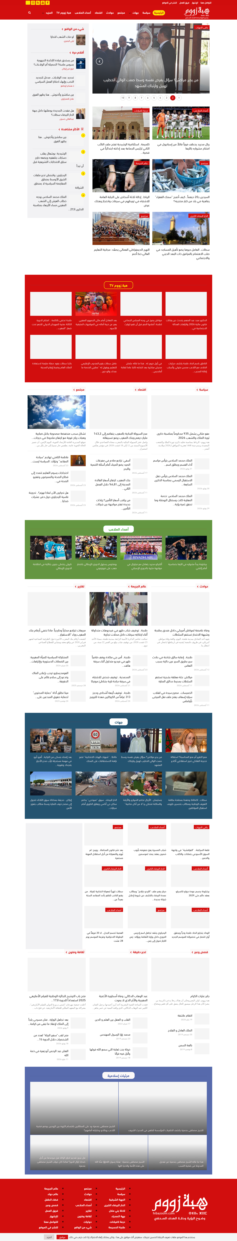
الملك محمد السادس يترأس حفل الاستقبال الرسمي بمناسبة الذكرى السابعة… (173, 480)
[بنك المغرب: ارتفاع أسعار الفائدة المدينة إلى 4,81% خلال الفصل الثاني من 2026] (140, 483)
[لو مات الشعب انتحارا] (81, 40)
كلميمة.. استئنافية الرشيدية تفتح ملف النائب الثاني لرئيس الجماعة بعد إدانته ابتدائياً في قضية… (124, 148)
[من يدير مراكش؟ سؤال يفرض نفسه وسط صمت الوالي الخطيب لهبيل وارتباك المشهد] (141, 740)
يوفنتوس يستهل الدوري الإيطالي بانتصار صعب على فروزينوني (97, 565)
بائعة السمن (185, 1045)
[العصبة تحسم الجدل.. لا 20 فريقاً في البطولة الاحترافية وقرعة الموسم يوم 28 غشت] (103, 917)
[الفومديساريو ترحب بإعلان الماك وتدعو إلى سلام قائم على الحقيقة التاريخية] (78, 676)
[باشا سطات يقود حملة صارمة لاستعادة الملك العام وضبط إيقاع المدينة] (51, 347)
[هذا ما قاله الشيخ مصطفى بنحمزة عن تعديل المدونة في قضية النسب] (177, 1152)
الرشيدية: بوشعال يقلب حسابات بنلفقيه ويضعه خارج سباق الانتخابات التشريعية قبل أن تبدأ (58, 159)
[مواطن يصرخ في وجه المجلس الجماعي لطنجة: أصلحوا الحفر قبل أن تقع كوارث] (141, 304)
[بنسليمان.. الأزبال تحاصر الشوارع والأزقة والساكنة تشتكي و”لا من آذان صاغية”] (141, 783)
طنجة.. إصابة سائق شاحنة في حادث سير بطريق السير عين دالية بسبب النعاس (172, 661)
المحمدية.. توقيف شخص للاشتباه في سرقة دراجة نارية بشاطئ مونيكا (110, 679)
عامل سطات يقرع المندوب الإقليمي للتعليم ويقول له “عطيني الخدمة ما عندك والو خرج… (99, 367)
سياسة (146, 12)
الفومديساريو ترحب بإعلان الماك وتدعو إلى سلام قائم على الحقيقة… (50, 677)
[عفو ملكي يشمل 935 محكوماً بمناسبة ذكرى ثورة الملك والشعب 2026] (180, 412)
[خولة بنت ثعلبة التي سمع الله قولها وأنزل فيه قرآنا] (140, 1052)
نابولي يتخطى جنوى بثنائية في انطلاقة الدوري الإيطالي (52, 565)
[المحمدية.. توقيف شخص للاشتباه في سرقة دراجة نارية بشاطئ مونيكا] (140, 680)
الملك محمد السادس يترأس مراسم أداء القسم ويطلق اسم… (172, 462)
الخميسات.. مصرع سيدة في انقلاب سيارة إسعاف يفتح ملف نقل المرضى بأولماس (172, 696)
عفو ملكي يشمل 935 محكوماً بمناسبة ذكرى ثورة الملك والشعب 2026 (183, 435)
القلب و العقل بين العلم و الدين (112, 1019)
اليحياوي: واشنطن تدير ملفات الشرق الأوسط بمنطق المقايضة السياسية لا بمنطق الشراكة (58, 181)
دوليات (88, 1221)
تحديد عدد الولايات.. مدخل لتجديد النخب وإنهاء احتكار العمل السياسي (54, 79)
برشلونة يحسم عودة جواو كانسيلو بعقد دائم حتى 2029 (192, 893)
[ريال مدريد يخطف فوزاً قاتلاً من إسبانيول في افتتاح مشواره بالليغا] (180, 123)
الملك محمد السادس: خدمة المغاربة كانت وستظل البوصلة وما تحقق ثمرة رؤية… (173, 500)
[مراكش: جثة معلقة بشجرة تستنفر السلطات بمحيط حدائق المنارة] (202, 680)
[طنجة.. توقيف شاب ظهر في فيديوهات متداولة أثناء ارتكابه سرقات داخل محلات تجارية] (119, 609)
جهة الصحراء (118, 1215)
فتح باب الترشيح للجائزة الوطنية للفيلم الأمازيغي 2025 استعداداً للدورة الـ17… (57, 998)
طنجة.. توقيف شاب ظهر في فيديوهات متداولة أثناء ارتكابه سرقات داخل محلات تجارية (119, 632)
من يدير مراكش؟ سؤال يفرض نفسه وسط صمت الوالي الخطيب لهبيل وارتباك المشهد (150, 82)
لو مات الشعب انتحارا (62, 36)
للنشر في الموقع (169, 2)
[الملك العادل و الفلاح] (202, 1033)
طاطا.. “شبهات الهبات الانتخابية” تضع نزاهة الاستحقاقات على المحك (98, 758)
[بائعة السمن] (202, 1048)
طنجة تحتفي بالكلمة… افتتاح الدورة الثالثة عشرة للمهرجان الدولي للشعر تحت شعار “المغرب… (52, 324)
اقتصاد (98, 12)
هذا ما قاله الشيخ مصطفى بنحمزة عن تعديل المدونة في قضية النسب (181, 1163)
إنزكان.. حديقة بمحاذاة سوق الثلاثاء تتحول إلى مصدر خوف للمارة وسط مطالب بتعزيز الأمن (51, 803)
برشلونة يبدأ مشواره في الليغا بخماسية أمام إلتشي (187, 565)
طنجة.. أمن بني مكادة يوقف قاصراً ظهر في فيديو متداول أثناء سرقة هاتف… (111, 661)
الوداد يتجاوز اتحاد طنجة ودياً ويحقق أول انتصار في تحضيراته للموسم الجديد (190, 934)
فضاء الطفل (51, 1199)
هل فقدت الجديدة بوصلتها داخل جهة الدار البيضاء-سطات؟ (53, 112)
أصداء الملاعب (83, 12)
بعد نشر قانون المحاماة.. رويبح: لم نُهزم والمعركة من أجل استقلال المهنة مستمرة (104, 853)
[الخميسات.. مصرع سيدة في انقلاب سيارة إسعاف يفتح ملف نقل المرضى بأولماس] (202, 696)
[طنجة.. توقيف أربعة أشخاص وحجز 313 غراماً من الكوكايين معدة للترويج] (140, 696)
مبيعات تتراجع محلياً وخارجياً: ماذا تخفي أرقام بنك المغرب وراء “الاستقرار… (57, 632)
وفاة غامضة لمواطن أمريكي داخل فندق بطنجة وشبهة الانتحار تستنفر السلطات (181, 632)
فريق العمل (184, 2)
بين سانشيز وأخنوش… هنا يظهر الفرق (53, 94)
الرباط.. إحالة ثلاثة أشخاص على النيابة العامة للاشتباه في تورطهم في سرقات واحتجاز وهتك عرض (122, 201)
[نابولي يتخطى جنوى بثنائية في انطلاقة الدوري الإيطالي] (51, 548)
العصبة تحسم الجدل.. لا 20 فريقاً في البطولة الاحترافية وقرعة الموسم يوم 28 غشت (104, 936)
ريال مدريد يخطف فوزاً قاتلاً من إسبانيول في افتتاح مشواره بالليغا (183, 146)
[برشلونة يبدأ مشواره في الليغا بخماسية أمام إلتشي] (186, 548)
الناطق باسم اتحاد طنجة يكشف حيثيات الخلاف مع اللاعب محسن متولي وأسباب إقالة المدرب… (187, 367)
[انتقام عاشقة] (202, 1018)
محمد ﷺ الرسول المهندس (115, 1034)
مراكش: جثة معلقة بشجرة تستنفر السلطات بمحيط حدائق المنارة (173, 679)
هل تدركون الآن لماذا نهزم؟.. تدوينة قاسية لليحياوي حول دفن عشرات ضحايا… (48, 496)
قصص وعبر (52, 1204)
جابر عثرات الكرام (200, 995)
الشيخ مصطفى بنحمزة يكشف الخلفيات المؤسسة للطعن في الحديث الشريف (165, 1130)
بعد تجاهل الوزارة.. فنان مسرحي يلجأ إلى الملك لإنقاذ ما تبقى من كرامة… (48, 1021)
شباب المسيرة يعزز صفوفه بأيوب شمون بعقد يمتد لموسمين (150, 851)
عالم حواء (53, 1193)
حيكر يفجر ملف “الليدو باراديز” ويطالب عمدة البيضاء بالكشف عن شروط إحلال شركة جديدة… (147, 895)
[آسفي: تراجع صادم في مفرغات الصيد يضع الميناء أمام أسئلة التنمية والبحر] (140, 463)
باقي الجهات (202, 827)
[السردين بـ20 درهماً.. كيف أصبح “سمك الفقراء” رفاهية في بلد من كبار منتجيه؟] (180, 175)
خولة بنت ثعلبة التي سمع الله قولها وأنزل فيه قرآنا (110, 1051)
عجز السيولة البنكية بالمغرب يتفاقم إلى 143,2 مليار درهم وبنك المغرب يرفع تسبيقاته (120, 435)
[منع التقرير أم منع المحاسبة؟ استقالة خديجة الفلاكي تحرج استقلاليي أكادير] (186, 740)
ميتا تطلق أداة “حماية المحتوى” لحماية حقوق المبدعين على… (50, 694)
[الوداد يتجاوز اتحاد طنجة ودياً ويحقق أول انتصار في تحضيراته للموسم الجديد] (190, 917)
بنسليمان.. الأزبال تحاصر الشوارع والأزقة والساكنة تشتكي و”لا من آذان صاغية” (142, 801)
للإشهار (195, 2)
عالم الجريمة (142, 163)
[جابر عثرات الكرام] (180, 974)
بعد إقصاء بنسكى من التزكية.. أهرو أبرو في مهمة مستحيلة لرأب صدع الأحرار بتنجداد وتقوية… (53, 760)
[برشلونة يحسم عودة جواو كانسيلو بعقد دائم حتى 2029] (190, 876)
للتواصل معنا (206, 2)
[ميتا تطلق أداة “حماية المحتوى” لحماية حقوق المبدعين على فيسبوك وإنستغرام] (78, 696)
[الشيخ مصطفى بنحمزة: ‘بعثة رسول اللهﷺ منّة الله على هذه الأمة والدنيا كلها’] (118, 1152)
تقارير (89, 1210)
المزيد (49, 12)
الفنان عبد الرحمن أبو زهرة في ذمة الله (49, 1052)
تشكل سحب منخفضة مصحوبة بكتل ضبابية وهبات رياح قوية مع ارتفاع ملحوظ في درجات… (59, 435)
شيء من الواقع (83, 1227)
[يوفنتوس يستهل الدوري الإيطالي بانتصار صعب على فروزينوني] (96, 548)
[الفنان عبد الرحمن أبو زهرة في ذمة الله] (78, 1054)
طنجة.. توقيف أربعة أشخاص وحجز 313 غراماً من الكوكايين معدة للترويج (110, 694)
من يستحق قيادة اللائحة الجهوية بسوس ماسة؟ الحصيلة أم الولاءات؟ (54, 62)
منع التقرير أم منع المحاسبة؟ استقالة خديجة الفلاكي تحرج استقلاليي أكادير (189, 758)
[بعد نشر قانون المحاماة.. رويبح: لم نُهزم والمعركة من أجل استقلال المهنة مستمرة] (103, 834)
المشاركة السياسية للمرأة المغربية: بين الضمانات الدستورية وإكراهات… (49, 659)
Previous (202, 61)
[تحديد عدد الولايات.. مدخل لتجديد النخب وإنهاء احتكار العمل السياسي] (81, 80)
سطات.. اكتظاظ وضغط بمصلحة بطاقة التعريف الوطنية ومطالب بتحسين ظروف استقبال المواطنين (187, 803)
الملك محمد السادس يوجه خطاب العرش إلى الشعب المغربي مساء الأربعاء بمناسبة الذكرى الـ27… (58, 203)
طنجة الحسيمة (116, 1227)
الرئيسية (159, 12)
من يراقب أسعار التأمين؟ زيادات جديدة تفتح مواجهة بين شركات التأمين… (113, 504)
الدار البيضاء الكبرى (199, 216)
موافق (62, 1237)
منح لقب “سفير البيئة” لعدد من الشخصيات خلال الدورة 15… (51, 1037)
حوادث (110, 12)
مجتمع (121, 12)
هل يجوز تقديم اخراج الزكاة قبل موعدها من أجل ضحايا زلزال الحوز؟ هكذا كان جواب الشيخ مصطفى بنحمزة (61, 1161)
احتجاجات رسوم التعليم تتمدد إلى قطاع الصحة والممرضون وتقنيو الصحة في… (49, 476)
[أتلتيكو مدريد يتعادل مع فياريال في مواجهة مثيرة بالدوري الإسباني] (141, 548)
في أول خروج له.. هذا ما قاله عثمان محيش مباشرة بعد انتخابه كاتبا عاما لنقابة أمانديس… (141, 367)
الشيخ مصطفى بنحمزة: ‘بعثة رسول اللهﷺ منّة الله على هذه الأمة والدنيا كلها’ (119, 1163)
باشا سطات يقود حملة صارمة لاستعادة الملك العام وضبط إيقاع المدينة (52, 365)
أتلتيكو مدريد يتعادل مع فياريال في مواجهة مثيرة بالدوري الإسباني (144, 565)
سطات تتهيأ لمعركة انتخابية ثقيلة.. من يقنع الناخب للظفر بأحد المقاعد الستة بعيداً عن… (104, 895)
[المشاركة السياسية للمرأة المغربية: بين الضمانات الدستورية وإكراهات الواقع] (78, 660)
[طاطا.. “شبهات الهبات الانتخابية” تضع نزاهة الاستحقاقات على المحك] (96, 740)
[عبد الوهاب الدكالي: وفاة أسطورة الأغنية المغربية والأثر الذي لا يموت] (119, 974)
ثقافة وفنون (84, 1215)
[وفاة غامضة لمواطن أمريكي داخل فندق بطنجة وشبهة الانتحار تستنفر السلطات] (180, 609)
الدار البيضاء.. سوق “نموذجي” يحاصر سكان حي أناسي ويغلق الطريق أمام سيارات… (99, 803)
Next (99, 61)
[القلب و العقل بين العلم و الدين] (140, 1023)
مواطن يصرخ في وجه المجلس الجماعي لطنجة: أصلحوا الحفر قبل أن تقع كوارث (143, 322)
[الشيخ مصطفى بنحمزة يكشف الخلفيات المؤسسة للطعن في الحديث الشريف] (162, 1108)
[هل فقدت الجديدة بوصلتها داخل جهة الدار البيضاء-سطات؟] (81, 113)
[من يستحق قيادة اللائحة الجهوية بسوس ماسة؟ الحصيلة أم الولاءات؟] (81, 63)
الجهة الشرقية (117, 1199)
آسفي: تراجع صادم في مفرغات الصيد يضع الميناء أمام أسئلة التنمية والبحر (110, 464)
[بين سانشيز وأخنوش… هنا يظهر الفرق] (81, 98)
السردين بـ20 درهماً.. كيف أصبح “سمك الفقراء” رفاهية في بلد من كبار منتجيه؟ (182, 199)
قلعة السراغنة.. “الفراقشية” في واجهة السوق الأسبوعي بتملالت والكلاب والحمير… (190, 853)
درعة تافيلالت (141, 110)
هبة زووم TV (63, 12)
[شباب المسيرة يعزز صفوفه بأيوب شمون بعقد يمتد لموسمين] (147, 834)
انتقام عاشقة (185, 1015)
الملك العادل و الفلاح (180, 1030)
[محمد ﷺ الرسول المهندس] (140, 1038)
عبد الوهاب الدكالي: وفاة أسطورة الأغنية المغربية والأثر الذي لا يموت (123, 998)
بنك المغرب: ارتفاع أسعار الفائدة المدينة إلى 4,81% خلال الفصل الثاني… (112, 484)
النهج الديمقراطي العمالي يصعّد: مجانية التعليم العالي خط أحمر (122, 251)
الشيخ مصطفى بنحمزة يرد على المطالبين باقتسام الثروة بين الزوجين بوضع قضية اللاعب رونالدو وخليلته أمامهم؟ (75, 1128)
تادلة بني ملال (117, 1210)
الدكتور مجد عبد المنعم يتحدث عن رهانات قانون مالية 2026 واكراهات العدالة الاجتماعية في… (186, 324)
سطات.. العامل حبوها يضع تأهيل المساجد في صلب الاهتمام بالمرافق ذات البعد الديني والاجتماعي (183, 253)
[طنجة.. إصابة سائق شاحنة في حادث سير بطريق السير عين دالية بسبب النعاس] (202, 660)
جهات (136, 12)
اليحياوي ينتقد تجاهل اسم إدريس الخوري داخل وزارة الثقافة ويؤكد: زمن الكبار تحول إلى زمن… (147, 936)
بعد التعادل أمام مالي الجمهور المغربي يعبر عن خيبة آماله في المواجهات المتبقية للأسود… (96, 324)
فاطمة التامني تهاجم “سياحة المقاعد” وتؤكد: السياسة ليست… (49, 459)
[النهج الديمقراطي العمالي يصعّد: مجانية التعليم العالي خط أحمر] (121, 228)
